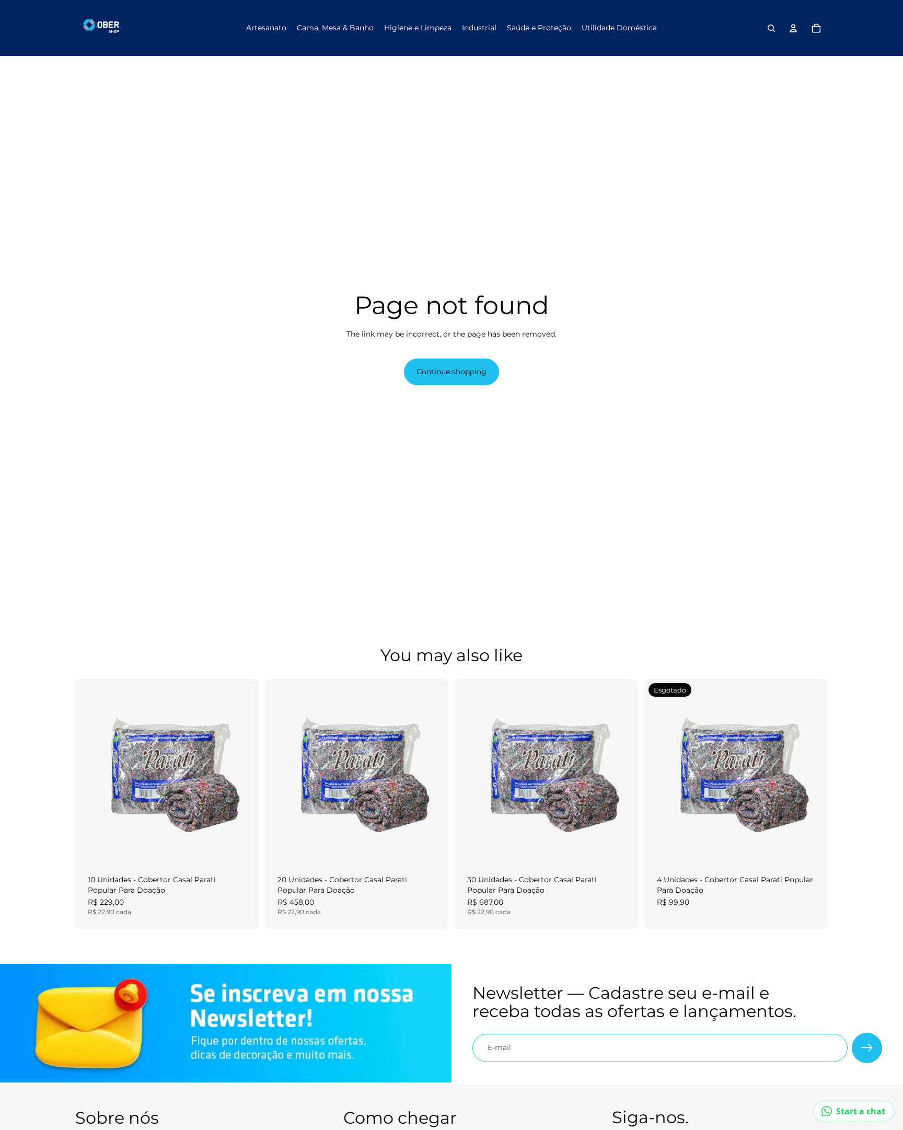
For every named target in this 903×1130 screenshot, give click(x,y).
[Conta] (793, 28)
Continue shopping (451, 371)
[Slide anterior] (91, 770)
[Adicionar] (242, 846)
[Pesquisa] (771, 28)
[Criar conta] (867, 1048)
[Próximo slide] (243, 770)
